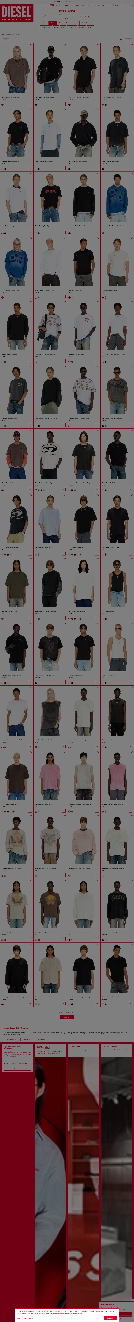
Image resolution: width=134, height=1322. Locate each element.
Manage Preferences (52, 1313)
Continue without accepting (25, 1318)
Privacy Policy (68, 1313)
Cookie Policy (79, 1313)
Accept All (110, 1318)
